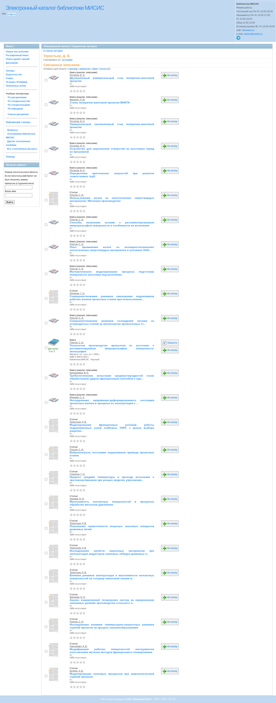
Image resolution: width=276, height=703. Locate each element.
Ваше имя (10, 191)
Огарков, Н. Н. (77, 498)
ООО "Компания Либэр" (139, 699)
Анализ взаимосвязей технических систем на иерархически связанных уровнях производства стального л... (112, 601)
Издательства (14, 74)
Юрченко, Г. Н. (77, 293)
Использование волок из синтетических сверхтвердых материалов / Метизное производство (112, 199)
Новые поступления (17, 51)
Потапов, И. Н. (77, 75)
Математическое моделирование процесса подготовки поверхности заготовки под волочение (112, 273)
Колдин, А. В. (76, 671)
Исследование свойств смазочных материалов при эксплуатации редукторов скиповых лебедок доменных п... (112, 552)
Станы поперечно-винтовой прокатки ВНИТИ (100, 102)
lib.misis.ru (248, 30)
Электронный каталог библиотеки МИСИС (55, 8)
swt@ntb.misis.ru (253, 34)
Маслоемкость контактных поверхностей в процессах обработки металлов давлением (112, 503)
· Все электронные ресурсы (21, 149)
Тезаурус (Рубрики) (16, 82)
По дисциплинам (17, 97)
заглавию (67, 60)
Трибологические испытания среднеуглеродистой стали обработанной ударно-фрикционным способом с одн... (112, 377)
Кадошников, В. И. (79, 372)
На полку (172, 75)
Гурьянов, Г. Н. (77, 474)
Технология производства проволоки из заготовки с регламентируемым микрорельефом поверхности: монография (112, 348)
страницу (72, 69)
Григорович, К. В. (78, 646)
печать (104, 69)
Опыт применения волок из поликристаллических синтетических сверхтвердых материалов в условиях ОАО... (112, 249)
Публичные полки (16, 85)
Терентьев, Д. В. (78, 422)
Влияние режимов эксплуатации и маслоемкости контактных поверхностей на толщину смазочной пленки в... (112, 577)
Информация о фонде (18, 122)
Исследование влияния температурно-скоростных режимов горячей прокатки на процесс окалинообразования (112, 626)
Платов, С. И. (77, 195)
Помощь (10, 156)
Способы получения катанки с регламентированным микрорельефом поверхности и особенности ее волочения (112, 224)
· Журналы (12, 130)
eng (10, 14)
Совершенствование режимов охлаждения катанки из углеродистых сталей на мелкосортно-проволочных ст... (112, 322)
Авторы (10, 70)
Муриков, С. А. (77, 397)
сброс (95, 69)
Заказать (172, 342)
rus (14, 14)
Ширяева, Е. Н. (77, 597)
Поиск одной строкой (17, 59)
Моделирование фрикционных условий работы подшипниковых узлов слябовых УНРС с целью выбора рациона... (112, 427)
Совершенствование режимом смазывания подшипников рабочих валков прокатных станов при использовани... (112, 298)
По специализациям (19, 105)
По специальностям (19, 101)
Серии (9, 78)
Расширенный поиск (17, 55)
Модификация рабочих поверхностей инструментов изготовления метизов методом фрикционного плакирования (112, 651)
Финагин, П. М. (77, 99)
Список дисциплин (18, 114)
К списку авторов (53, 51)
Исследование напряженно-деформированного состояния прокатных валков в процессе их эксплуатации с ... (112, 402)
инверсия (84, 69)
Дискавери (12, 63)
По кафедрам (15, 108)
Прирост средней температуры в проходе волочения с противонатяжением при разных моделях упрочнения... (112, 478)
